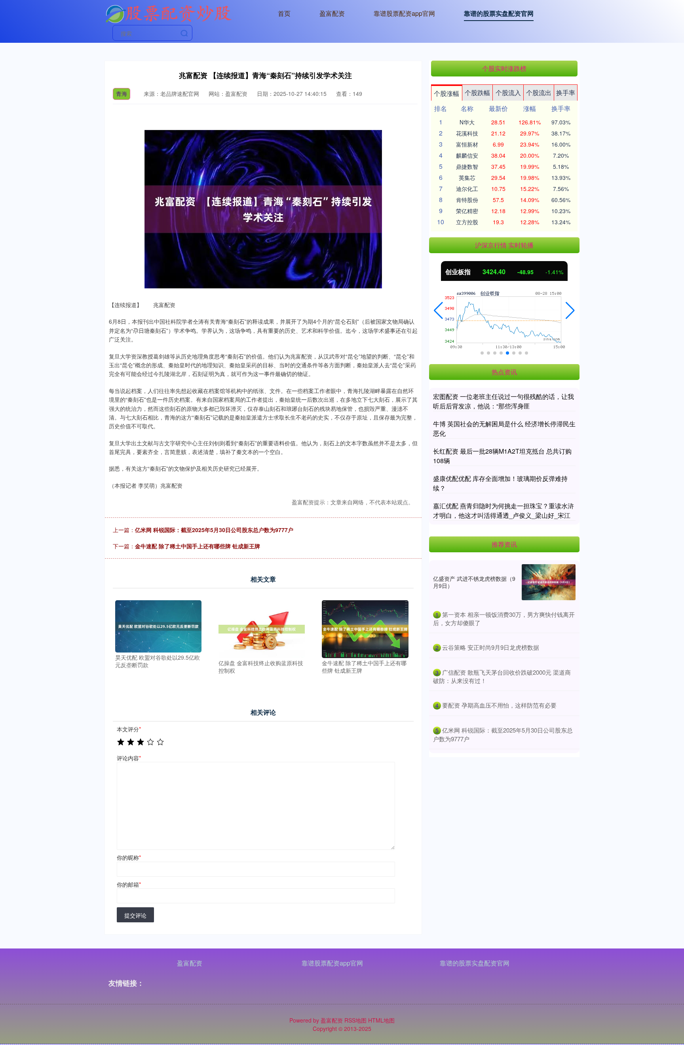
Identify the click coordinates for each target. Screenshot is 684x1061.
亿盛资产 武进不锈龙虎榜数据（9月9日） (474, 582)
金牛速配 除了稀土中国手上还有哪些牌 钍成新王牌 (197, 546)
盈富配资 (332, 13)
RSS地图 (355, 1020)
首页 (284, 13)
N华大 (467, 122)
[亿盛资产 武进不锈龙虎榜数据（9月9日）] (549, 582)
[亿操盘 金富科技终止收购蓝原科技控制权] (261, 628)
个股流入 (508, 92)
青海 (121, 93)
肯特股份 (467, 200)
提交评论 (135, 915)
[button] (438, 310)
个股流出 (538, 92)
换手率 (565, 92)
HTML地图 (381, 1020)
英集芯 (467, 177)
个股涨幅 (446, 93)
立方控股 (467, 222)
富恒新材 (467, 144)
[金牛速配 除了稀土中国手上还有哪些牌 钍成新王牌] (365, 628)
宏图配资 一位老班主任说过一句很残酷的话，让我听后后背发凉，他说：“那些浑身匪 (503, 401)
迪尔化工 (467, 189)
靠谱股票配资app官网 (404, 13)
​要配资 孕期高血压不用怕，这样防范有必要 (499, 705)
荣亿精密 (467, 211)
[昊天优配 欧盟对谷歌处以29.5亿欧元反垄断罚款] (158, 626)
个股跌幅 (477, 92)
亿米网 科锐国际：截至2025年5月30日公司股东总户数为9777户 (214, 530)
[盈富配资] (168, 13)
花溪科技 (467, 133)
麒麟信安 (467, 155)
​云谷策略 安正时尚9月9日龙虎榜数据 (490, 647)
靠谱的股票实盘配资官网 (499, 13)
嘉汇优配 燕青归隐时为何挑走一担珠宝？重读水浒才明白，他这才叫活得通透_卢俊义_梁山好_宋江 (503, 510)
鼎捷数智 (467, 166)
